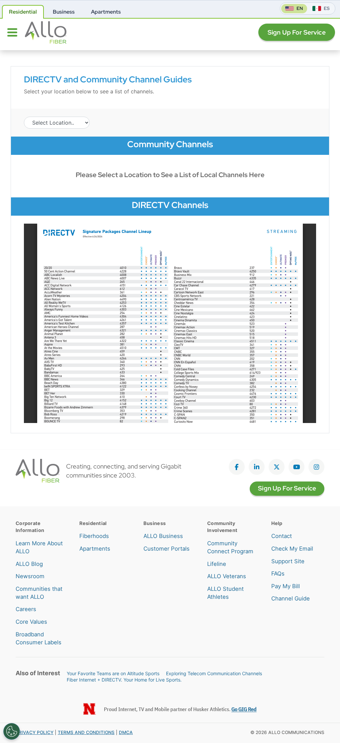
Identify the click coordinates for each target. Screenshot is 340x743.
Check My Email (292, 548)
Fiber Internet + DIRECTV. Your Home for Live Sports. (124, 680)
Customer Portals (166, 548)
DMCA (126, 732)
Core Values (31, 621)
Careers (26, 609)
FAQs (278, 573)
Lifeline (216, 564)
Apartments (94, 548)
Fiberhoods (94, 536)
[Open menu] (12, 32)
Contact (281, 536)
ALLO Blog (29, 564)
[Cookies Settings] (11, 731)
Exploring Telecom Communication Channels (214, 673)
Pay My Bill (285, 586)
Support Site (287, 561)
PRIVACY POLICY (34, 732)
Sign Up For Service (297, 32)
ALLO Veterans (226, 576)
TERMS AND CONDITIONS (86, 732)
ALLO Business (163, 536)
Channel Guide (290, 598)
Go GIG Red (244, 709)
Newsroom (30, 576)
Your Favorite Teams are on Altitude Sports (113, 673)
